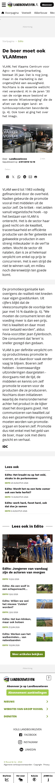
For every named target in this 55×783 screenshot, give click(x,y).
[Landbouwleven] (21, 4)
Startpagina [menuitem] (8, 41)
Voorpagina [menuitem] (12, 12)
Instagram (30, 742)
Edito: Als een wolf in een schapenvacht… (15, 587)
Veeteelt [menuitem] (26, 12)
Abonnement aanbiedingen (27, 692)
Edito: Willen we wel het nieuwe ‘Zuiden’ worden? (15, 604)
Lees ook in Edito (27, 526)
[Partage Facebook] (7, 176)
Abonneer (47, 4)
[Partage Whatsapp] (19, 176)
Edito (8, 483)
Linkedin (30, 749)
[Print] (35, 176)
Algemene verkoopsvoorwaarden (18, 764)
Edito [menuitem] (20, 41)
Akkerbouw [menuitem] (40, 12)
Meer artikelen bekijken (27, 654)
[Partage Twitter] (13, 176)
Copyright (38, 764)
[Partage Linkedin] (24, 176)
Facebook (30, 734)
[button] (4, 4)
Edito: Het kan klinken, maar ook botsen (16, 620)
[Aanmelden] (37, 4)
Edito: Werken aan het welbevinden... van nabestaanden (16, 637)
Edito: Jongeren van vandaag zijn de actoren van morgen (25, 570)
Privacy (46, 764)
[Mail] (30, 176)
